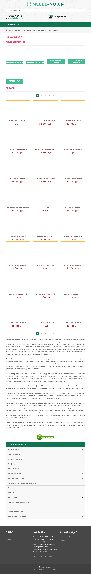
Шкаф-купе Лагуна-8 (45, 323)
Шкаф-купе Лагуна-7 (73, 294)
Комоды (11, 488)
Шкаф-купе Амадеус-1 (45, 121)
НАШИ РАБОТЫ (13, 449)
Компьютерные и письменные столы (22, 483)
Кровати (11, 493)
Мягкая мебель (13, 497)
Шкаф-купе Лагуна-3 (45, 207)
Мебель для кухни (15, 473)
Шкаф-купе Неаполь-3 (45, 178)
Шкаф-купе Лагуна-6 (18, 294)
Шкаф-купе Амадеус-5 (72, 265)
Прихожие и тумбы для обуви (19, 502)
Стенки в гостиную (15, 459)
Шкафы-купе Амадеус (76, 61)
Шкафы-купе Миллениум (14, 81)
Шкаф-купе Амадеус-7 (17, 323)
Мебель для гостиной (16, 478)
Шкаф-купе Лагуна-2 (73, 150)
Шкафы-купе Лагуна (35, 62)
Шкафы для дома (39, 30)
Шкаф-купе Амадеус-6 (45, 294)
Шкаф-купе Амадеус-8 (72, 323)
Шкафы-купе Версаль (55, 61)
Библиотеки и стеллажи (17, 516)
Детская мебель (14, 454)
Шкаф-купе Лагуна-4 (73, 236)
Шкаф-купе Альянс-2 (18, 150)
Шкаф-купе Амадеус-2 (17, 178)
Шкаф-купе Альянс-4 (45, 236)
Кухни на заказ (13, 469)
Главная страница (13, 30)
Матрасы (11, 507)
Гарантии (64, 541)
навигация (14, 24)
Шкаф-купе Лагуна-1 (18, 121)
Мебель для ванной (15, 512)
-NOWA (48, 4)
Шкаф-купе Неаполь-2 (73, 121)
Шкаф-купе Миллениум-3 (18, 207)
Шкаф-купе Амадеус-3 (72, 207)
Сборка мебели (66, 537)
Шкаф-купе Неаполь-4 (18, 236)
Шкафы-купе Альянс (14, 62)
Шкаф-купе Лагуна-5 (45, 265)
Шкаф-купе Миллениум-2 (45, 150)
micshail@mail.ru (15, 18)
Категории (27, 30)
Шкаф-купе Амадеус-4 (17, 265)
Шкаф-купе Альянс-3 (73, 178)
